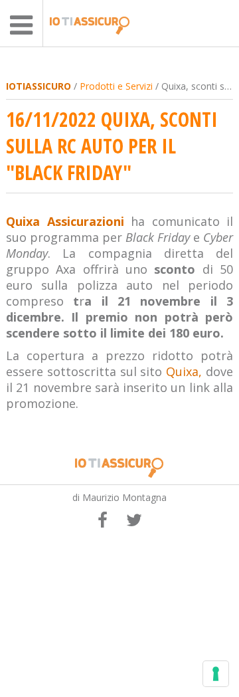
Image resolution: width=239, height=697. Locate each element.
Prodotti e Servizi (116, 86)
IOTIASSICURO (38, 86)
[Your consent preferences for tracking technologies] (215, 673)
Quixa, (184, 371)
